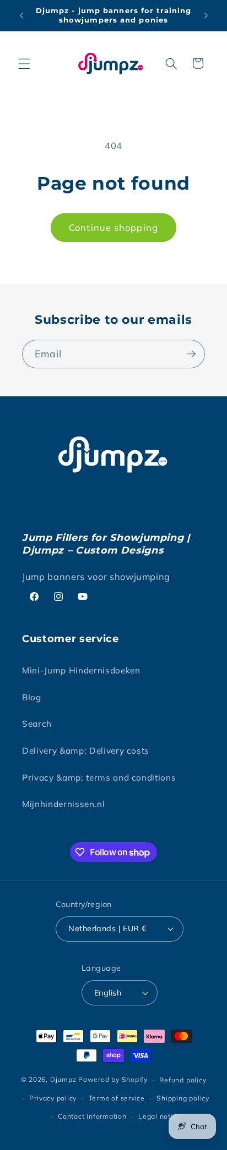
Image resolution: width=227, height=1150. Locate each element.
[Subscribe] (191, 354)
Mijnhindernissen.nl (63, 804)
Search (37, 723)
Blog (31, 697)
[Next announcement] (206, 15)
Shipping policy (182, 1098)
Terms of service (117, 1098)
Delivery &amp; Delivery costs (85, 750)
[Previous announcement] (21, 15)
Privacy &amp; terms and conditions (99, 777)
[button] (24, 63)
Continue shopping (113, 227)
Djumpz (63, 1080)
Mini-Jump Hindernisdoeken (81, 670)
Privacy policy (53, 1098)
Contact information (92, 1116)
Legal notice (159, 1116)
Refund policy (182, 1080)
